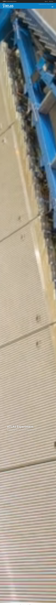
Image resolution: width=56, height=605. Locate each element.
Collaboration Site (42, 4)
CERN (9, 1)
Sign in (46, 1)
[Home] (8, 6)
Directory (51, 1)
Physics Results (50, 4)
